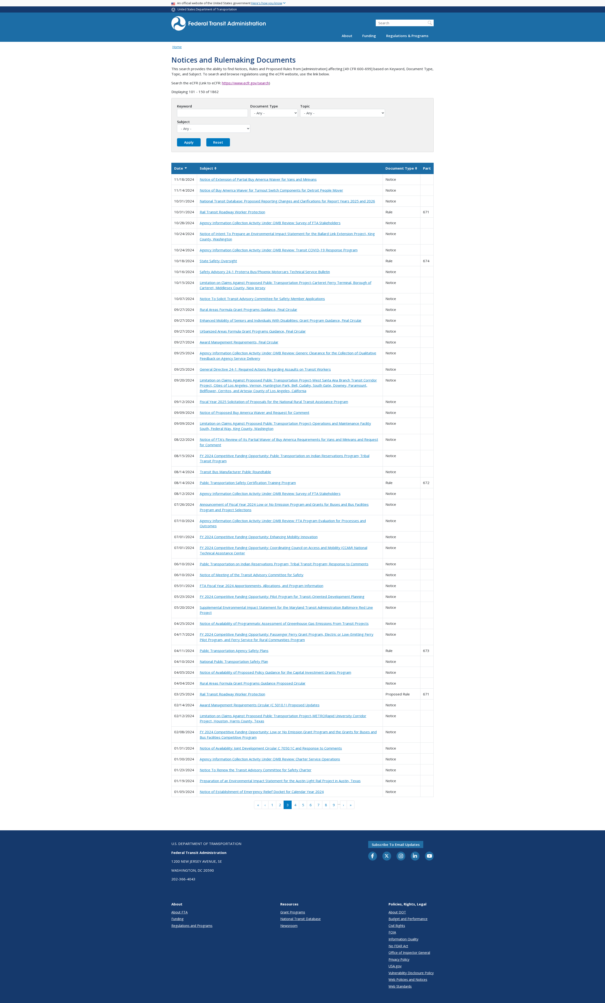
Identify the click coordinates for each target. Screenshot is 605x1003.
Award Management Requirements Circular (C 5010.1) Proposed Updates (260, 705)
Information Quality (403, 939)
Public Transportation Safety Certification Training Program (248, 482)
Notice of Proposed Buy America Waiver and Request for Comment (254, 412)
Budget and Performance (408, 919)
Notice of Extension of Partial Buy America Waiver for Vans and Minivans (258, 179)
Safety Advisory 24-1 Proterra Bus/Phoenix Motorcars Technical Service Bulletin (265, 271)
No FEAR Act (398, 946)
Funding (369, 36)
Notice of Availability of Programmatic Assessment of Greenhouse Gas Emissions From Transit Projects (284, 623)
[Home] (218, 25)
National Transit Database (300, 919)
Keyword (184, 106)
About (347, 36)
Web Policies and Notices (408, 979)
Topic (305, 106)
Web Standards (400, 986)
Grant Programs (292, 912)
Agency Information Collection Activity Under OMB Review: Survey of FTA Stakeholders (270, 222)
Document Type (264, 106)
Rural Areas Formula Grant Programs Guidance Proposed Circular (253, 683)
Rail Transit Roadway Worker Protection (232, 212)
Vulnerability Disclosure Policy (411, 973)
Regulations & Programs (407, 36)
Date (180, 168)
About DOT (397, 912)
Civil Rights (397, 925)
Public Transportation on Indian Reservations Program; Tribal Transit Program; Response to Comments (284, 564)
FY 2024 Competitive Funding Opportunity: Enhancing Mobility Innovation (259, 536)
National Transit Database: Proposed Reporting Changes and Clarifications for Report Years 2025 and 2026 (287, 201)
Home (177, 47)
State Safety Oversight (218, 260)
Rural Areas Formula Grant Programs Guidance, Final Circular (248, 309)
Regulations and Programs (191, 925)
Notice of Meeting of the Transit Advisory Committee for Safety (251, 574)
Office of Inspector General (409, 952)
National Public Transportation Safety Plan (234, 661)
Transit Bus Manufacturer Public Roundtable (235, 471)
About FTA (179, 912)
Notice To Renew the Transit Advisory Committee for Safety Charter (255, 769)
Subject (183, 121)
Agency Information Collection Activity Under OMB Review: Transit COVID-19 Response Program (279, 250)
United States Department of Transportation (207, 9)
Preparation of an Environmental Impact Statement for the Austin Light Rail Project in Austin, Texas (280, 780)
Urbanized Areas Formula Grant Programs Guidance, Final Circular (253, 331)
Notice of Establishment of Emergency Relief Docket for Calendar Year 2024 (262, 791)
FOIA (392, 932)
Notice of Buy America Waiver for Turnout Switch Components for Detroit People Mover (271, 190)
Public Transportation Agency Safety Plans (234, 650)
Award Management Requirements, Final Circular (239, 342)
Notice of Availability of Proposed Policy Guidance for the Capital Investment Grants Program (275, 672)
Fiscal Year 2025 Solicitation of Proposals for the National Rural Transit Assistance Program (274, 401)
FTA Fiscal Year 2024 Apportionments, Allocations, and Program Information (261, 585)
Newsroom (289, 925)
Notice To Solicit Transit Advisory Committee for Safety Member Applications (262, 298)
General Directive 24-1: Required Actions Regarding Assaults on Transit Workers (265, 369)
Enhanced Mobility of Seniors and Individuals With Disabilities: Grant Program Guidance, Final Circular (281, 320)
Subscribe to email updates (396, 844)
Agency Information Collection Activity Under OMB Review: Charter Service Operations (270, 759)
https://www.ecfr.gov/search (245, 83)
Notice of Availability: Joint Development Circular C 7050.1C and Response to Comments (271, 748)
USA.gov (395, 966)
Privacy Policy (399, 959)
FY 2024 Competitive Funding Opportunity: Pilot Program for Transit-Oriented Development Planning (282, 596)
